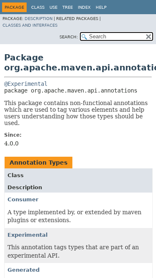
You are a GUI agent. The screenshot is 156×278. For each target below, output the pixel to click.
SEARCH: (68, 37)
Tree (67, 7)
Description (38, 18)
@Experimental (25, 83)
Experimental (27, 235)
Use (53, 7)
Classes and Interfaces (29, 25)
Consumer (22, 199)
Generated (23, 270)
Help (101, 7)
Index (84, 7)
